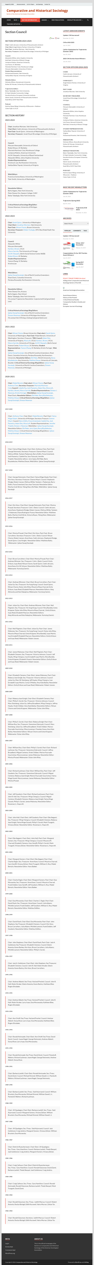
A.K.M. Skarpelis (14, 254)
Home (9, 20)
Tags (85, 230)
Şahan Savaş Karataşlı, (16, 313)
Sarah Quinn (17, 222)
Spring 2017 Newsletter (80, 263)
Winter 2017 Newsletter (80, 244)
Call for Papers (30, 4)
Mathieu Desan (34, 360)
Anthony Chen (13, 385)
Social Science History (70, 295)
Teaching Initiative (13, 24)
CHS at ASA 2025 (68, 42)
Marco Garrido (13, 251)
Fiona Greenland (34, 421)
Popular (67, 230)
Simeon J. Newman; (21, 426)
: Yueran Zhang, (25, 348)
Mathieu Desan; (14, 431)
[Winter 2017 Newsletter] (69, 243)
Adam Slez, (19, 423)
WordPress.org (10, 1253)
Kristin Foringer (20, 393)
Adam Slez (46, 338)
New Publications (58, 20)
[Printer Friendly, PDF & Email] (54, 38)
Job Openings (39, 4)
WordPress (78, 1262)
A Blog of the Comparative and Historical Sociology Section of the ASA (76, 280)
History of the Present (70, 297)
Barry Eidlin (23, 421)
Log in (7, 1243)
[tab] (67, 231)
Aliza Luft (27, 341)
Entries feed (9, 1247)
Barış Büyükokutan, (45, 428)
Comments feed (10, 1250)
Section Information (29, 20)
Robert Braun (13, 256)
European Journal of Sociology (72, 306)
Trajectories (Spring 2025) (71, 200)
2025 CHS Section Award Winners (74, 58)
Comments (77, 230)
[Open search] (87, 20)
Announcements (21, 4)
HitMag (86, 1262)
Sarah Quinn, (50, 333)
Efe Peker (34, 358)
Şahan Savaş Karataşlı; (45, 426)
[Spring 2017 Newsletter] (69, 262)
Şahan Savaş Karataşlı (16, 275)
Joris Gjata (33, 428)
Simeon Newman (14, 315)
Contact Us (47, 4)
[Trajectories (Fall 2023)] (69, 208)
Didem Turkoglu (29, 230)
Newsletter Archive (74, 20)
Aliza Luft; (27, 423)
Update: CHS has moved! (71, 35)
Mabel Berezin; (37, 416)
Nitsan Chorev (21, 227)
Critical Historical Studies (71, 300)
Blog (15, 20)
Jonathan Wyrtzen (23, 225)
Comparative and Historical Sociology (37, 10)
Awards (44, 20)
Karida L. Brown (13, 249)
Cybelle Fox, (45, 421)
